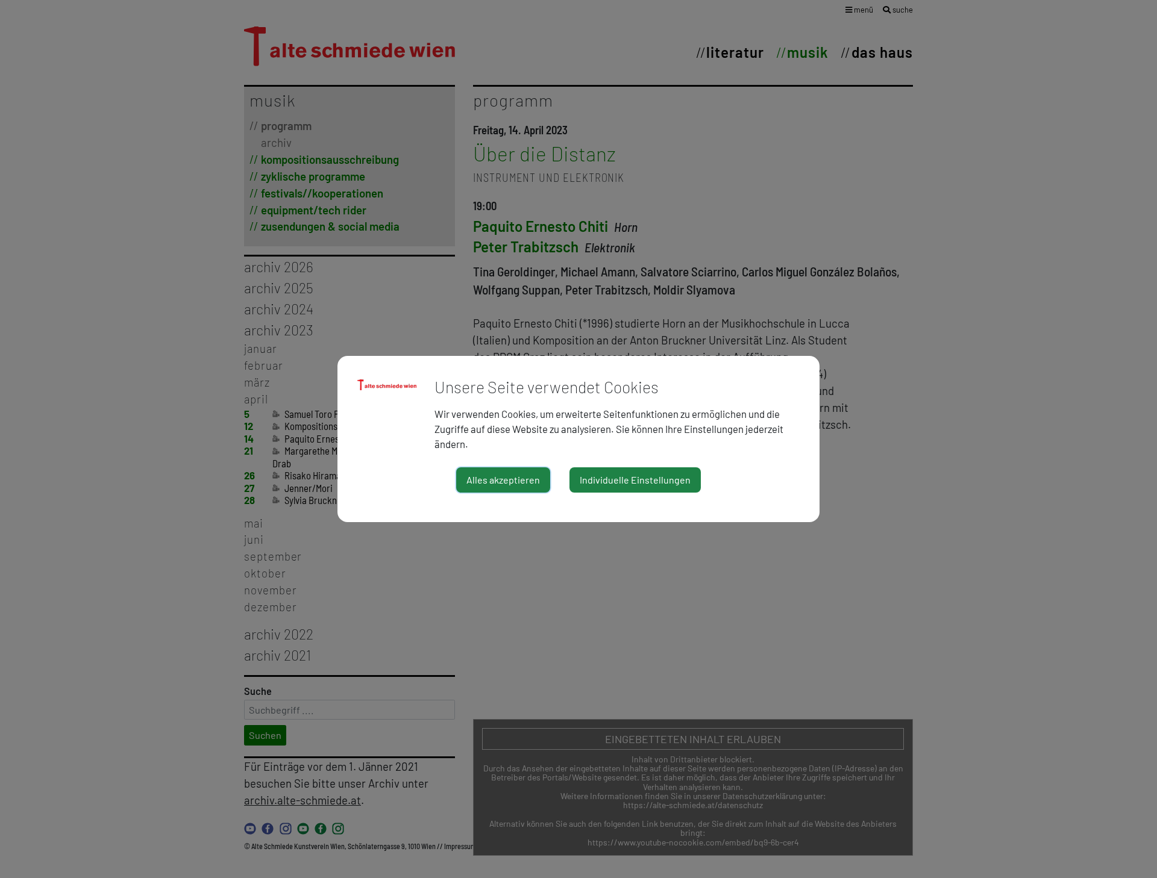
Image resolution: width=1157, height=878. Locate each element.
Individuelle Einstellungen (635, 479)
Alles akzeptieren (503, 479)
